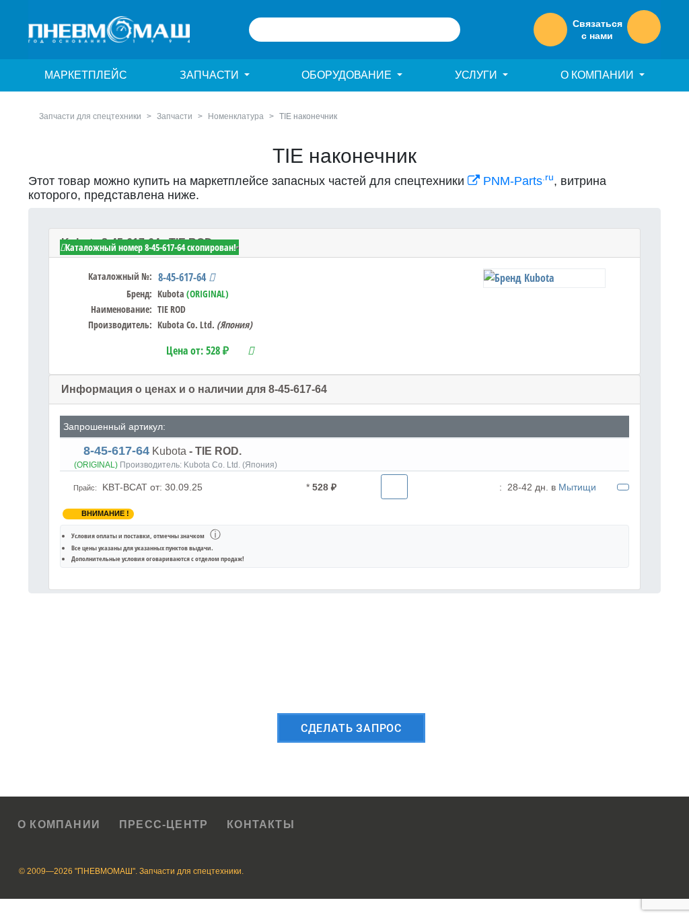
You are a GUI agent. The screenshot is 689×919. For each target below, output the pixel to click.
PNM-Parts (517, 181)
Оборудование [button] (347, 75)
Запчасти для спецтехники (90, 116)
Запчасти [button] (211, 75)
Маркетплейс (85, 75)
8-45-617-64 (183, 277)
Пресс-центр (163, 824)
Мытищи (577, 487)
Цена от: (197, 350)
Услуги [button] (477, 75)
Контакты (261, 824)
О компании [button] (598, 75)
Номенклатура (236, 116)
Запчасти (174, 116)
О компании (58, 824)
